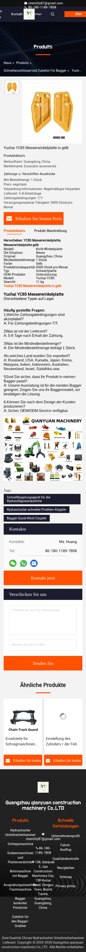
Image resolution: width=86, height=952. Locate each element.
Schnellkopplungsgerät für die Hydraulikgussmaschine (28, 499)
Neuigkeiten (65, 868)
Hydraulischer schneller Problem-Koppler (36, 509)
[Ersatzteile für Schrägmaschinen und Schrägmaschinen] (23, 716)
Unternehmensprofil (65, 836)
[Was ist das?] (23, 563)
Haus (7, 63)
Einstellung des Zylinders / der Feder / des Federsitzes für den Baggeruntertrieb (63, 741)
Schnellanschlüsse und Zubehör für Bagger (35, 70)
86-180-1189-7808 (42, 7)
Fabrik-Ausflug (65, 847)
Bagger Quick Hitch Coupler (27, 518)
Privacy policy (65, 886)
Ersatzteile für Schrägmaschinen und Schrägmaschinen (20, 741)
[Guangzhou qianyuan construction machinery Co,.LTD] (29, 14)
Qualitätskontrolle (66, 859)
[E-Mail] (34, 563)
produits (22, 63)
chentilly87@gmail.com (45, 3)
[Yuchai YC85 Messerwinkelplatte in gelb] (52, 111)
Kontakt (17, 14)
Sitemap (66, 877)
